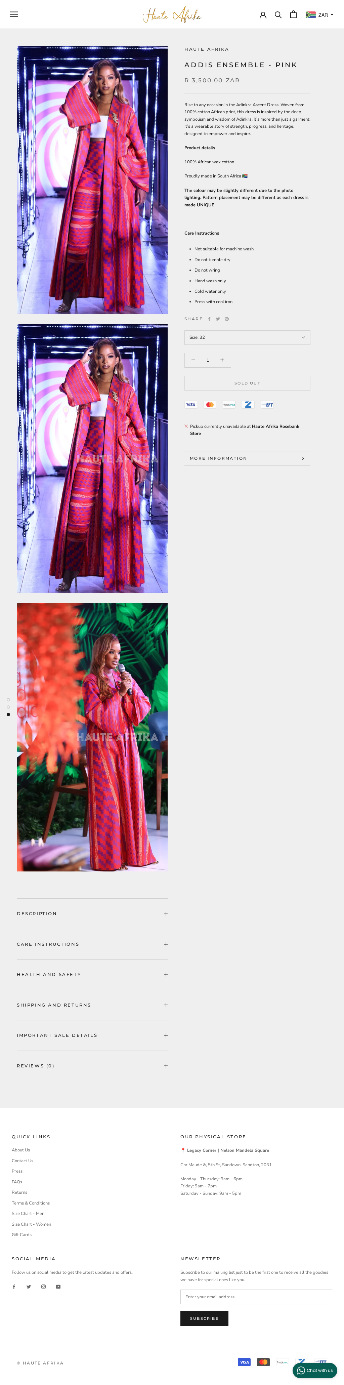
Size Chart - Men (28, 1214)
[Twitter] (218, 319)
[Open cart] (293, 14)
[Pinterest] (227, 319)
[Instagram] (43, 1286)
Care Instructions (48, 944)
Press (17, 1171)
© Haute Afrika (40, 1363)
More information (218, 458)
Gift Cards (22, 1235)
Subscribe (204, 1318)
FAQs (17, 1182)
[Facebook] (209, 319)
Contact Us (22, 1161)
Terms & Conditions (31, 1203)
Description (37, 913)
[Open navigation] (14, 14)
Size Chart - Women (31, 1224)
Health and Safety (49, 974)
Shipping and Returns (54, 1005)
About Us (21, 1150)
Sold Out (247, 383)
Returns (19, 1192)
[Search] (278, 14)
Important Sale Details (57, 1035)
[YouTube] (58, 1286)
